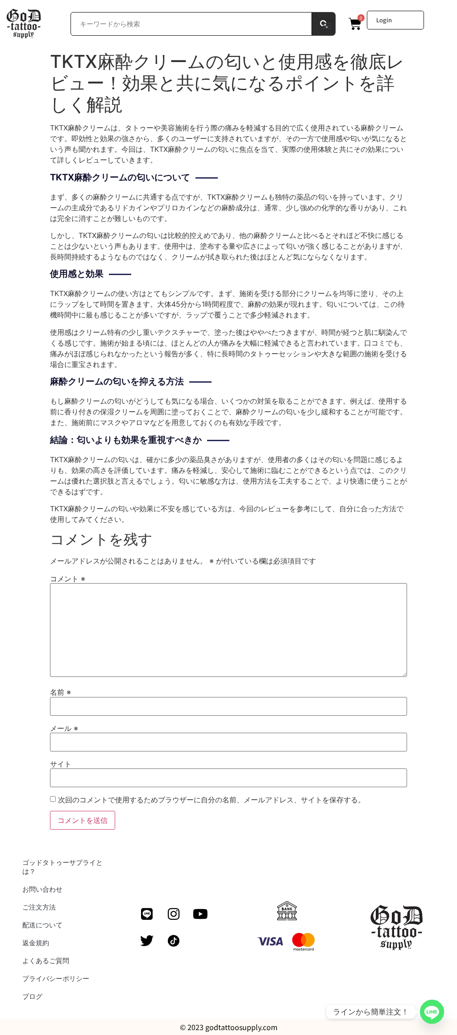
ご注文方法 (39, 907)
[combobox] (191, 24)
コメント (67, 578)
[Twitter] (146, 940)
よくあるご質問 (45, 960)
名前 (60, 692)
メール (64, 728)
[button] (327, 25)
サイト (60, 764)
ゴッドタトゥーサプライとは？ (62, 867)
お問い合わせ (42, 889)
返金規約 (35, 942)
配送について (42, 925)
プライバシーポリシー (55, 978)
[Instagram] (173, 914)
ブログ (32, 996)
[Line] (146, 914)
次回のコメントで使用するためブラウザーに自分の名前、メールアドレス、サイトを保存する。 (211, 799)
